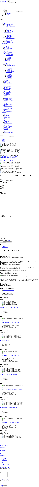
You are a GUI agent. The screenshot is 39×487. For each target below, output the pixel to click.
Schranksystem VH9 (7, 89)
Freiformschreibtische (7, 61)
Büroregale (4, 118)
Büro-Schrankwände (7, 47)
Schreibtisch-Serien (7, 64)
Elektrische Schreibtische (8, 52)
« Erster (3, 138)
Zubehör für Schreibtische (8, 83)
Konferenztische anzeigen (8, 106)
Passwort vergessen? (9, 14)
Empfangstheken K (9, 40)
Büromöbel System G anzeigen (10, 26)
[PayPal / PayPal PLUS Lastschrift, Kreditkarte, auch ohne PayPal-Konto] (4, 476)
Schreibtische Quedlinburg (10, 74)
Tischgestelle (6, 81)
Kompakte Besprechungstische (8, 107)
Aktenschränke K (8, 39)
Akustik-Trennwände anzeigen (8, 120)
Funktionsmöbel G (9, 30)
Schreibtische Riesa (9, 73)
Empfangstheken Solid (7, 99)
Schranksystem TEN (7, 91)
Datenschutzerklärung (5, 462)
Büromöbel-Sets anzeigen (8, 44)
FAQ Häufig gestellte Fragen (4, 445)
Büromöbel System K (7, 37)
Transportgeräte (6, 131)
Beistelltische (6, 80)
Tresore (5, 130)
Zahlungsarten (4, 460)
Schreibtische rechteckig (7, 53)
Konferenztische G (9, 28)
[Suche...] (11, 2)
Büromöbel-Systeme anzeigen (8, 24)
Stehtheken (6, 103)
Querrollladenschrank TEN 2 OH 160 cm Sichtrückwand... (9, 307)
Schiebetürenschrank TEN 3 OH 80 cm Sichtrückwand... (9, 407)
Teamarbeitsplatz (6, 63)
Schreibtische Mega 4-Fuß (10, 71)
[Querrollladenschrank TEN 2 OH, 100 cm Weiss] (8, 160)
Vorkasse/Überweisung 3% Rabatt (4, 467)
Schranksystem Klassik (7, 87)
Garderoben (6, 128)
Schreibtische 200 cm (9, 55)
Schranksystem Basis (7, 88)
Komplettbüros (6, 49)
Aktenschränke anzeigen (8, 85)
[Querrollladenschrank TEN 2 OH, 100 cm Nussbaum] (8, 159)
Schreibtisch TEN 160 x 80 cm (5, 291)
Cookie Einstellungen (5, 464)
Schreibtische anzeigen (7, 51)
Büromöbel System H (7, 32)
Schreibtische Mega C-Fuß (10, 66)
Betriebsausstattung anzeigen (8, 132)
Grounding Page (2, 455)
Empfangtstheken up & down (8, 100)
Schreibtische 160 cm (9, 56)
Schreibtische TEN (9, 78)
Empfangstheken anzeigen (8, 98)
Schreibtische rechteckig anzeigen (11, 54)
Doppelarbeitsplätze (7, 45)
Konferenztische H (9, 35)
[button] (3, 17)
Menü (1, 19)
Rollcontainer (4, 112)
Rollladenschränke (7, 94)
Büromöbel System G (7, 25)
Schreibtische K (8, 79)
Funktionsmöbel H (9, 36)
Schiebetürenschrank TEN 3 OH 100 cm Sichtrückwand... (9, 374)
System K (5, 95)
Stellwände (6, 122)
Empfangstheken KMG (7, 102)
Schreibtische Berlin (9, 68)
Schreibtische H (8, 33)
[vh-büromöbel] (3, 1)
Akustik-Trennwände (5, 119)
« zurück (3, 139)
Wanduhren (6, 129)
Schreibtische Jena (9, 72)
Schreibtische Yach (9, 76)
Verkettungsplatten (7, 82)
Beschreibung (4, 246)
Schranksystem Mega (7, 86)
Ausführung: (2, 215)
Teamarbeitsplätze (7, 46)
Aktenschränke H (8, 34)
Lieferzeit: (1, 179)
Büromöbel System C (7, 41)
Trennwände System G (9, 31)
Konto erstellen (8, 13)
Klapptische (6, 109)
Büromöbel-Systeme (5, 23)
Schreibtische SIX (9, 77)
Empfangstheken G (9, 29)
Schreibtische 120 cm (9, 58)
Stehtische (5, 110)
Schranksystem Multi (7, 90)
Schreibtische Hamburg (9, 69)
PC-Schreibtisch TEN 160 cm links (5, 340)
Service (3, 461)
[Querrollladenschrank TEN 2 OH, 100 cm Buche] (8, 158)
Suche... (15, 2)
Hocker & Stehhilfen (7, 116)
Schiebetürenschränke (7, 92)
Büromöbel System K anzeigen (10, 38)
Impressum (4, 458)
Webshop (1, 485)
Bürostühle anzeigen (7, 113)
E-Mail (5, 10)
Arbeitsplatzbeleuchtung (7, 127)
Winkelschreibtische (7, 60)
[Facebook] (0, 484)
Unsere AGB (4, 459)
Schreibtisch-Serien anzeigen (10, 65)
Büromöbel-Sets (4, 43)
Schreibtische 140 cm (9, 57)
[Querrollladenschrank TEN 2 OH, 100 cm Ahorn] (8, 157)
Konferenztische (4, 105)
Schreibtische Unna (9, 70)
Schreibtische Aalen (9, 75)
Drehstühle (5, 114)
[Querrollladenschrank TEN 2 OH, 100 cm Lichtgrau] (8, 156)
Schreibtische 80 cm (9, 59)
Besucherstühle (6, 115)
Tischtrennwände (6, 121)
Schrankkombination (7, 93)
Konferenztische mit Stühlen (8, 48)
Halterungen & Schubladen (8, 126)
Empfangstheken (4, 97)
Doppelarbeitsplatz (7, 62)
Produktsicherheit (5, 247)
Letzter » (3, 141)
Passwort (5, 11)
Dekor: (1, 192)
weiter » (3, 140)
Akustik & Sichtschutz (7, 125)
